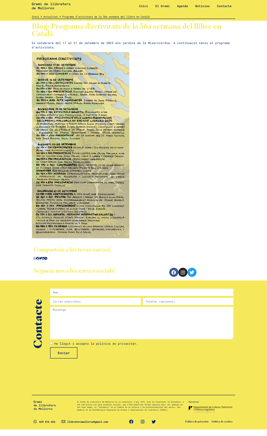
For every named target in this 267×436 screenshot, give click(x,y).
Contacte (224, 6)
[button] (35, 258)
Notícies (202, 6)
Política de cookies (222, 421)
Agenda (182, 6)
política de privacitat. (117, 343)
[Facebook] (173, 272)
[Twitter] (192, 272)
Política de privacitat (197, 421)
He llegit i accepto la (96, 343)
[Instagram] (182, 272)
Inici (143, 6)
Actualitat (50, 16)
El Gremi (162, 6)
